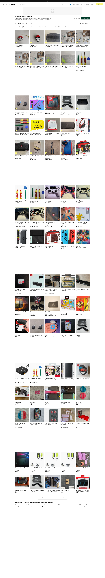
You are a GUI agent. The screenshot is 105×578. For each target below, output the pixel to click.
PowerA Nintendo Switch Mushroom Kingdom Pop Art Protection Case (66, 312)
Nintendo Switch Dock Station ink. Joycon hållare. (22, 468)
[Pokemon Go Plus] (37, 37)
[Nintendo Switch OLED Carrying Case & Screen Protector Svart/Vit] (68, 370)
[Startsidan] (11, 4)
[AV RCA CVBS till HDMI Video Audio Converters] (68, 102)
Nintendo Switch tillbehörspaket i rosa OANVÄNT (67, 424)
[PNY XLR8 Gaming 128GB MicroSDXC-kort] (22, 281)
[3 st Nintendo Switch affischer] (83, 237)
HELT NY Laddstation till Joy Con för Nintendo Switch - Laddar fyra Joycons (67, 245)
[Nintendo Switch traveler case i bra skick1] (52, 214)
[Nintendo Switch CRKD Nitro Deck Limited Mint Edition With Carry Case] (37, 237)
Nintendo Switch (20, 23)
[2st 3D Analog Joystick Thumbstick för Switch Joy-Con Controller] (22, 102)
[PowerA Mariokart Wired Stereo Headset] (83, 125)
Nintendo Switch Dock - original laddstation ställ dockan (51, 312)
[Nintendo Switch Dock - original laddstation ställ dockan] (52, 303)
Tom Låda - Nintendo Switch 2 (51, 110)
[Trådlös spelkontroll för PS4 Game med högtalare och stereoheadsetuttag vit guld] (83, 192)
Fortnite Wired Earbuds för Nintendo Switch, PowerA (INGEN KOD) (67, 335)
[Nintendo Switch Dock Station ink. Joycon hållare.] (22, 459)
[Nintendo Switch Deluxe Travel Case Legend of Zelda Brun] (52, 237)
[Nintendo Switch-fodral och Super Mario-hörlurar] (68, 147)
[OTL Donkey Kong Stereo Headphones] (83, 303)
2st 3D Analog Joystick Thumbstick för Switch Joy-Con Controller (22, 111)
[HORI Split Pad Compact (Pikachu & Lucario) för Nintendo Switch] (52, 482)
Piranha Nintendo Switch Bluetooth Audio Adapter (37, 290)
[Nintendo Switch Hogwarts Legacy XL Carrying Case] (68, 281)
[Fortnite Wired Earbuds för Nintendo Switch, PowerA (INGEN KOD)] (68, 326)
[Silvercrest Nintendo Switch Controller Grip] (22, 393)
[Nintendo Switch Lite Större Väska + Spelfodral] (52, 37)
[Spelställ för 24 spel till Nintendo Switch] (83, 281)
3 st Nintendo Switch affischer (82, 244)
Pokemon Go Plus (33, 45)
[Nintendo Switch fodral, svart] (37, 415)
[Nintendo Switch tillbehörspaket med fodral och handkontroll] (83, 459)
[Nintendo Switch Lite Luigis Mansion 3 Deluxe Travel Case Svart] (83, 147)
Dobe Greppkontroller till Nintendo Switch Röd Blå (52, 134)
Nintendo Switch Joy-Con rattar (82, 378)
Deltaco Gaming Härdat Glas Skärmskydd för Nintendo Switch (21, 312)
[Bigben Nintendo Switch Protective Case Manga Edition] (52, 370)
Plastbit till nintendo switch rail (51, 334)
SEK (73, 4)
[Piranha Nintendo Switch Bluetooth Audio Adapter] (37, 281)
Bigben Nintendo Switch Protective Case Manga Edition (51, 379)
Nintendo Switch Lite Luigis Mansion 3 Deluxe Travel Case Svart (82, 156)
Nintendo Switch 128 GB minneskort (35, 401)
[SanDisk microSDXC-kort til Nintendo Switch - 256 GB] (83, 214)
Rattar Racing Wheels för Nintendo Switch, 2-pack (37, 312)
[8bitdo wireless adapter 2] (68, 482)
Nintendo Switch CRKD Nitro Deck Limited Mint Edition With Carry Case (37, 245)
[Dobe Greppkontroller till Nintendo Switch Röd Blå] (52, 125)
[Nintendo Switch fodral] (68, 125)
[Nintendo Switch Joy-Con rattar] (83, 370)
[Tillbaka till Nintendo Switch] (15, 23)
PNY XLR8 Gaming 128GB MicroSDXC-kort (20, 290)
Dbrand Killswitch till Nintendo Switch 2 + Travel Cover (51, 290)
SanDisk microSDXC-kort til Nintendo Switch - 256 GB (81, 223)
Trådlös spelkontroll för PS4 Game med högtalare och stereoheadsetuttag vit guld (83, 201)
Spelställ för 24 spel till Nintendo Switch (82, 290)
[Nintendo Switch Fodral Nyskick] (22, 147)
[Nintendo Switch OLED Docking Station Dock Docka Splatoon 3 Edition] (52, 58)
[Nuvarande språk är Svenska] (70, 4)
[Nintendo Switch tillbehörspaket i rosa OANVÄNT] (68, 415)
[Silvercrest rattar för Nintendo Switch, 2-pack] (83, 393)
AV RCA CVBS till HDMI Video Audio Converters (68, 111)
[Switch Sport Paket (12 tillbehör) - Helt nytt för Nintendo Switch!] (37, 102)
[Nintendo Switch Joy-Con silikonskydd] (22, 415)
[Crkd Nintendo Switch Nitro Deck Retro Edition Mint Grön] (68, 393)
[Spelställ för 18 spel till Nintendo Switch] (83, 415)
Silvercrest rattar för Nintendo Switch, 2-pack (82, 401)
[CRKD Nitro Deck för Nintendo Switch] (52, 393)
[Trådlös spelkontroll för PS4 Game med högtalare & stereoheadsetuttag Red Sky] (68, 192)
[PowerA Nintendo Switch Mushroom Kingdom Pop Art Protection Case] (68, 303)
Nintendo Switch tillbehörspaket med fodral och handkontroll (82, 468)
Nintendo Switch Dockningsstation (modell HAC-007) (83, 111)
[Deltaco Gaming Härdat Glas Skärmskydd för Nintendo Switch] (22, 303)
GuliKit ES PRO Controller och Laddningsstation (36, 156)
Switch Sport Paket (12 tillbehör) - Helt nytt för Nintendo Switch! (37, 111)
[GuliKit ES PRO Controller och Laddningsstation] (37, 147)
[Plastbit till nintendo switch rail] (52, 326)
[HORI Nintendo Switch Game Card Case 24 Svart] (52, 415)
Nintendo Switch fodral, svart (36, 423)
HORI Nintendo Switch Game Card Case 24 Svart (52, 424)
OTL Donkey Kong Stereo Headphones (81, 312)
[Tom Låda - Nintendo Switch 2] (52, 102)
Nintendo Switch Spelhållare (20, 490)
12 (59, 497)
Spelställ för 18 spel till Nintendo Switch (82, 424)
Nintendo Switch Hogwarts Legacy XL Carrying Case (68, 290)
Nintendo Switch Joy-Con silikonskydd (20, 424)
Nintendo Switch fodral (65, 133)
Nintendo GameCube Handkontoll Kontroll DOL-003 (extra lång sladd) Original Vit (67, 46)
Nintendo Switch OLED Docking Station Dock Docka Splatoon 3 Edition (51, 67)
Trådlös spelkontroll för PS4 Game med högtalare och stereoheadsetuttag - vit (52, 201)
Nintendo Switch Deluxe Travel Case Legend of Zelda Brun (51, 245)
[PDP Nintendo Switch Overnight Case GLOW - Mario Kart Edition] (83, 482)
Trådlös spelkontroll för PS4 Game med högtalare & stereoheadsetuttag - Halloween (37, 223)
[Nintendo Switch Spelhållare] (22, 482)
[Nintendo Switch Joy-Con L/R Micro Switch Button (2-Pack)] (37, 459)
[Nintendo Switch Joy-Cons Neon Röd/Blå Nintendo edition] (68, 214)
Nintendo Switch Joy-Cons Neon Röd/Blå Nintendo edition (67, 223)
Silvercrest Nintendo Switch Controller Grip (20, 401)
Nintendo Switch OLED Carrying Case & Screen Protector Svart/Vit (68, 379)
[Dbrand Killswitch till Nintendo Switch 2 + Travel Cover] (52, 281)
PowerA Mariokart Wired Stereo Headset (82, 134)
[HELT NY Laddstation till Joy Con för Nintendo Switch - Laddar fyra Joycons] (68, 237)
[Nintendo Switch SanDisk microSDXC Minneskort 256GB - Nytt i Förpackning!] (37, 125)
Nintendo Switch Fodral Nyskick (21, 155)
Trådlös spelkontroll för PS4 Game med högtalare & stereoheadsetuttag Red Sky (67, 201)
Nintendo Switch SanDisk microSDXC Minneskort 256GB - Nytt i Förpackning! (36, 134)
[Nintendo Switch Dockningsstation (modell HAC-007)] (83, 102)
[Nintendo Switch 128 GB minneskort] (37, 393)
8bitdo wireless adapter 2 (66, 490)
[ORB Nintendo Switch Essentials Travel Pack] (22, 326)
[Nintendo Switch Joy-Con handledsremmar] (52, 147)
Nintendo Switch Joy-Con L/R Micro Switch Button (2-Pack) (36, 468)
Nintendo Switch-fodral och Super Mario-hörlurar (67, 156)
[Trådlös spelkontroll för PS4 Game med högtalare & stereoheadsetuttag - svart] (22, 214)
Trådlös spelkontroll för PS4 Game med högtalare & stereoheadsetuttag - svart (22, 223)
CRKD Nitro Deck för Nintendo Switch (51, 401)
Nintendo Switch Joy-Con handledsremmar (50, 156)
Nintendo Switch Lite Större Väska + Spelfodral (52, 46)
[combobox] (40, 4)
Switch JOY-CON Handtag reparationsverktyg (81, 67)
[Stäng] (104, 1)
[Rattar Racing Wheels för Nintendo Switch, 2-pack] (37, 303)
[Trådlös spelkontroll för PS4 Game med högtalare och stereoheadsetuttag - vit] (52, 192)
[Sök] (62, 4)
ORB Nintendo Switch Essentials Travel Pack (21, 335)
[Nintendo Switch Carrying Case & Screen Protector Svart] (22, 237)
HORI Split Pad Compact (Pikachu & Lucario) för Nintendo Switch (52, 491)
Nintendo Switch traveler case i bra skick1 (51, 223)
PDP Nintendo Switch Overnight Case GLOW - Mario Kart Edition (82, 491)
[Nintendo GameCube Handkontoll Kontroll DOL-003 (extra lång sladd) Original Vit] (68, 37)
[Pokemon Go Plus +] (22, 37)
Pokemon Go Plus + (19, 45)
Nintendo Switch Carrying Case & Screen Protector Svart (21, 245)
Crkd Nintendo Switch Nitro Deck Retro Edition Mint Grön (67, 401)
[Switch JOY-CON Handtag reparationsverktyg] (83, 58)
